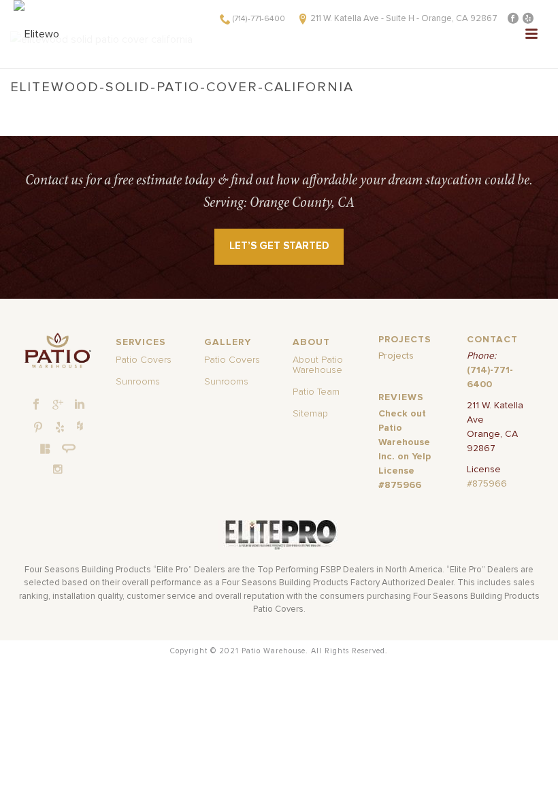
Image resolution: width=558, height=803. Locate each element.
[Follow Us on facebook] (36, 405)
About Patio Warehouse (318, 365)
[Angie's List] (69, 449)
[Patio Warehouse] (58, 350)
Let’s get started (279, 246)
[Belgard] (45, 448)
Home (164, 105)
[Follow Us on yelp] (59, 428)
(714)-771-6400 (259, 19)
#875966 (487, 484)
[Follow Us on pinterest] (38, 428)
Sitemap (310, 414)
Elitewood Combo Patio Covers (294, 105)
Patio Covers (143, 360)
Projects (396, 356)
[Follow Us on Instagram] (58, 469)
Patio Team (316, 392)
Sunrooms (138, 382)
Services (202, 105)
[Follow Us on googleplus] (57, 405)
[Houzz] (79, 425)
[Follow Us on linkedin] (79, 405)
